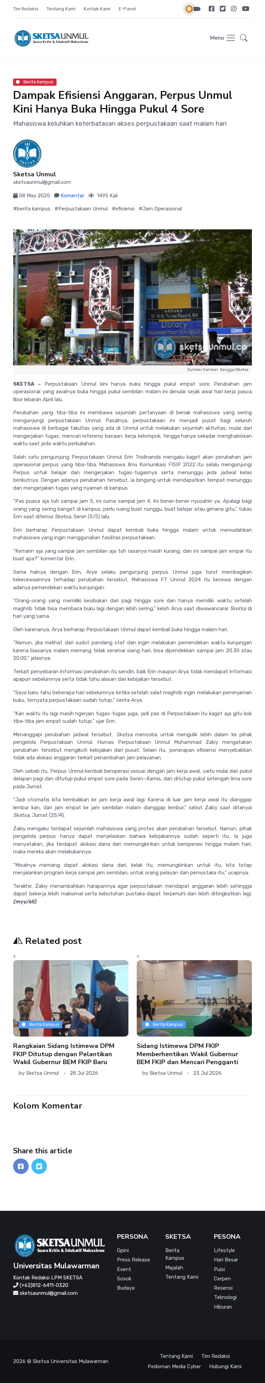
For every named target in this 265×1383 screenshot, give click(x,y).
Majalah (174, 1268)
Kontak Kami (97, 8)
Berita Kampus (37, 81)
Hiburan (223, 1307)
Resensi (223, 1288)
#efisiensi (123, 209)
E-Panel (127, 8)
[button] (244, 38)
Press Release (133, 1260)
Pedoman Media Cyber (174, 1366)
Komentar (72, 196)
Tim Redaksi (25, 8)
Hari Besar (226, 1260)
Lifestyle (224, 1250)
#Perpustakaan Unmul (81, 209)
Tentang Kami (61, 8)
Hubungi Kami (225, 1366)
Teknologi (225, 1297)
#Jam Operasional (160, 209)
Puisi (219, 1269)
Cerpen (222, 1279)
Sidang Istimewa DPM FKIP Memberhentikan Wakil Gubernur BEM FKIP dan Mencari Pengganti (187, 1054)
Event (124, 1269)
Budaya (126, 1288)
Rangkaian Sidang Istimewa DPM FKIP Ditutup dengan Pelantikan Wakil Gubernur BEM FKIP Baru (64, 1054)
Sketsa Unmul (34, 174)
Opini (123, 1250)
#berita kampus (31, 209)
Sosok (124, 1279)
